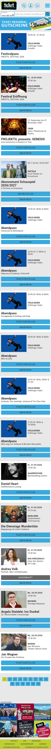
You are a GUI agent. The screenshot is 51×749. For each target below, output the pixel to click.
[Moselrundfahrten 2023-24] (42, 712)
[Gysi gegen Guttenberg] (8, 729)
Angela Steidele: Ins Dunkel (20, 611)
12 (23, 684)
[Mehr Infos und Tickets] (14, 41)
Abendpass (9, 228)
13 (28, 684)
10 (12, 684)
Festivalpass (10, 54)
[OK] (47, 14)
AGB (24, 741)
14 (33, 684)
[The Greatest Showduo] (25, 729)
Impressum (36, 741)
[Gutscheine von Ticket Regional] (25, 23)
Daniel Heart (9, 484)
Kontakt (14, 741)
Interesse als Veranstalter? (36, 747)
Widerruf (43, 744)
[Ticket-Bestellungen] (24, 5)
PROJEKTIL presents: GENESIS (23, 139)
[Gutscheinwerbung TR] (42, 729)
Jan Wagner (9, 654)
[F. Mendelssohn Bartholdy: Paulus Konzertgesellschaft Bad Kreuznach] (25, 712)
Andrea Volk (9, 569)
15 (38, 684)
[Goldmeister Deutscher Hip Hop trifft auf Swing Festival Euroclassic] (8, 712)
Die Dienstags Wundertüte (19, 526)
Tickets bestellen (25, 62)
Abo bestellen (25, 194)
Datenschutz (9, 744)
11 (17, 684)
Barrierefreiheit (27, 744)
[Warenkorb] (37, 5)
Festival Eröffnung (14, 96)
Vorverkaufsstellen (11, 747)
